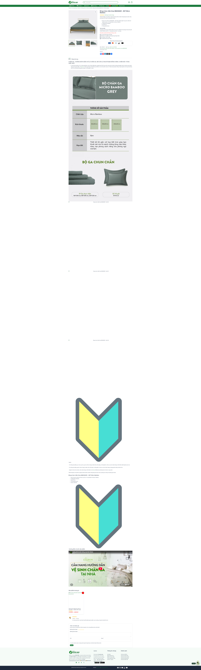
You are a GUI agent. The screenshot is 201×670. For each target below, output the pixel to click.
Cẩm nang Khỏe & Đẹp (111, 658)
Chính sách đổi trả (124, 654)
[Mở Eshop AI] (198, 663)
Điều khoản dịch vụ (110, 655)
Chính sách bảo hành (124, 655)
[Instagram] (78, 662)
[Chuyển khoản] (127, 667)
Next (97, 43)
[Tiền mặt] (124, 667)
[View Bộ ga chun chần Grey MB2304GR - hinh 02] (79, 43)
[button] (74, 6)
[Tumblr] (81, 662)
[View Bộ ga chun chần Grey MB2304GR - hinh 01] (72, 43)
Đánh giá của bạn (74, 629)
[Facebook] (76, 662)
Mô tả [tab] (70, 59)
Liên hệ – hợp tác (110, 659)
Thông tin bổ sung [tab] (74, 59)
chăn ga (116, 48)
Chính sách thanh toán (125, 658)
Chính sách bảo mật (124, 659)
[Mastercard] (120, 667)
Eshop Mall (98, 667)
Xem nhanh (76, 606)
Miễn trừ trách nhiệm (110, 656)
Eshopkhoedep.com (104, 667)
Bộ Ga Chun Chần (105, 48)
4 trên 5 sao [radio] (82, 629)
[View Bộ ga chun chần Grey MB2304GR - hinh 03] (86, 43)
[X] (83, 662)
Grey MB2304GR (124, 48)
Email (102, 638)
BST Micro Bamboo (111, 48)
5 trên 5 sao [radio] (83, 629)
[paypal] (122, 667)
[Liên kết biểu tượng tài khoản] (129, 2)
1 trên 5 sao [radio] (78, 629)
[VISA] (118, 667)
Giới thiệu (109, 654)
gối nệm (119, 48)
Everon (106, 49)
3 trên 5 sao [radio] (81, 629)
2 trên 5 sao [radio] (80, 629)
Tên (71, 638)
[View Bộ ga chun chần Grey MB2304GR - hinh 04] (94, 43)
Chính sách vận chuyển (125, 656)
